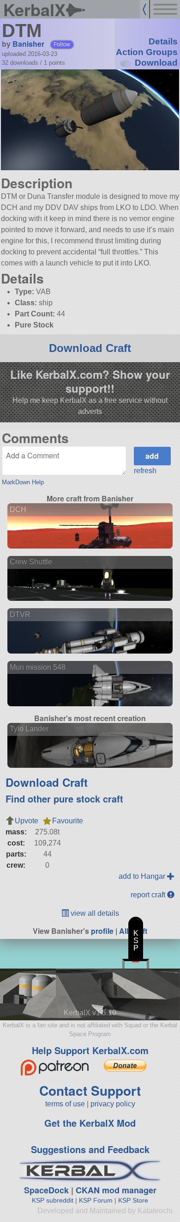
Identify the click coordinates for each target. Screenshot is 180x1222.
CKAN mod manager (116, 1190)
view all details (94, 913)
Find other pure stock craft (64, 798)
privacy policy (112, 1104)
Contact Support (90, 1090)
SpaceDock (46, 1190)
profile (102, 931)
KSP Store (133, 1200)
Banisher (28, 43)
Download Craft (90, 348)
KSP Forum (96, 1200)
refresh (145, 471)
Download (156, 63)
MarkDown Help (23, 482)
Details (163, 41)
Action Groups (147, 52)
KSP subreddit (52, 1200)
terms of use (65, 1104)
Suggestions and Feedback (90, 1149)
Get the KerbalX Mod (90, 1122)
